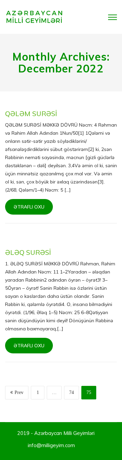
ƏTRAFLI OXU (29, 207)
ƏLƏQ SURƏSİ (28, 252)
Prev (19, 392)
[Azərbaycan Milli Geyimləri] (34, 17)
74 (71, 392)
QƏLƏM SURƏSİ (31, 113)
